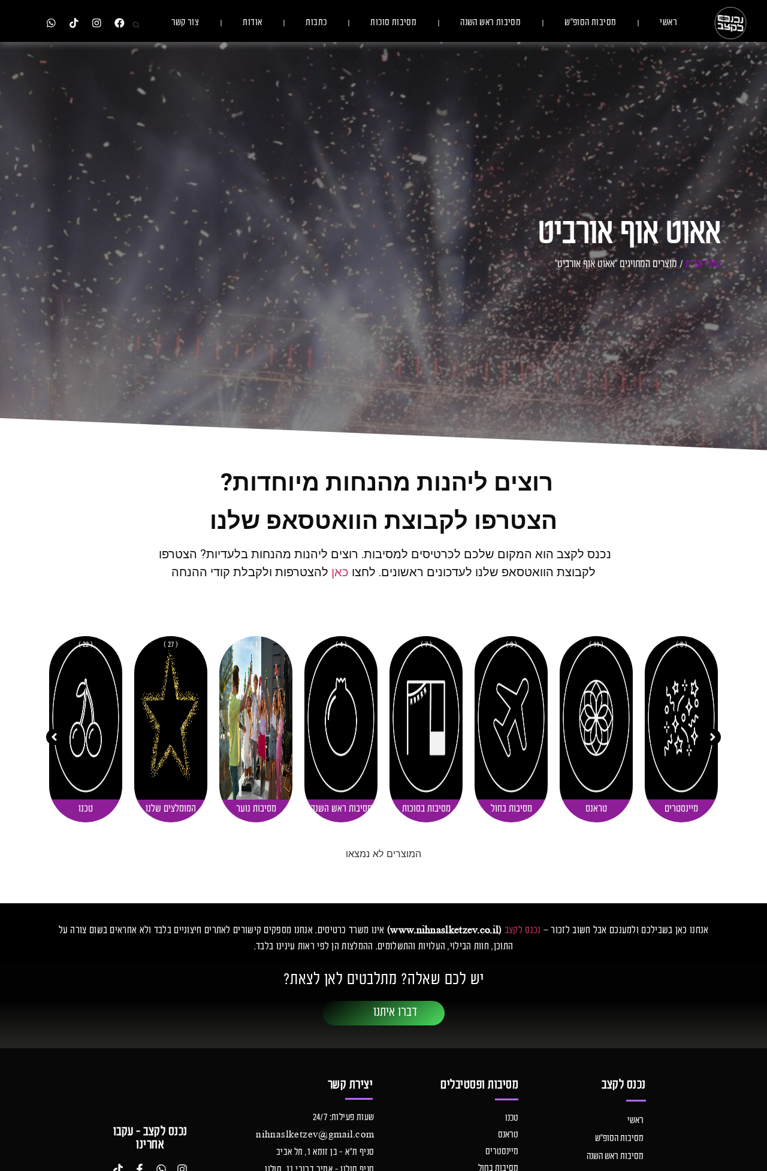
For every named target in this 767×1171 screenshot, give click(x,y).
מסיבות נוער (341, 809)
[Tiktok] (73, 23)
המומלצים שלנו (256, 809)
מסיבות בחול (596, 809)
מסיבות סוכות (393, 23)
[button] (713, 737)
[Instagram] (97, 23)
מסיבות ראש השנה (490, 23)
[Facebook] (119, 23)
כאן (340, 572)
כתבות (316, 23)
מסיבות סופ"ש (86, 809)
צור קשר (185, 23)
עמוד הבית (703, 264)
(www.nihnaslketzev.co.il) (444, 930)
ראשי (668, 23)
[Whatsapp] (51, 23)
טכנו (171, 809)
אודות (252, 23)
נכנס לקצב (523, 930)
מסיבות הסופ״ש (590, 23)
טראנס (681, 809)
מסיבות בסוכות (511, 809)
